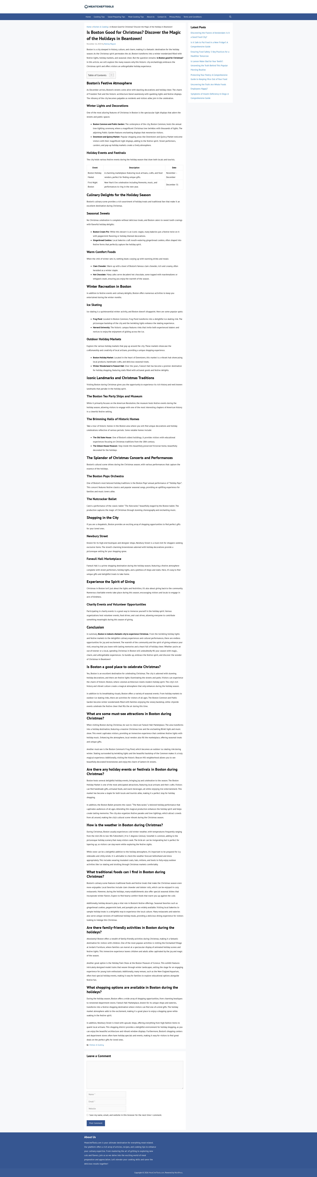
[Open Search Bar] (230, 16)
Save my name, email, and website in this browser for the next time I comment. (125, 1115)
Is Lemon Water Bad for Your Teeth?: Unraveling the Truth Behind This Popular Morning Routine (209, 65)
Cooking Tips (99, 16)
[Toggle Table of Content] (110, 75)
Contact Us (162, 16)
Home (88, 16)
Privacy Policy (175, 16)
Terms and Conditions (193, 16)
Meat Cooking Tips (136, 16)
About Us (151, 16)
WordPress (178, 1172)
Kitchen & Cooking (100, 27)
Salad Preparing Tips (116, 16)
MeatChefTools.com (156, 1172)
